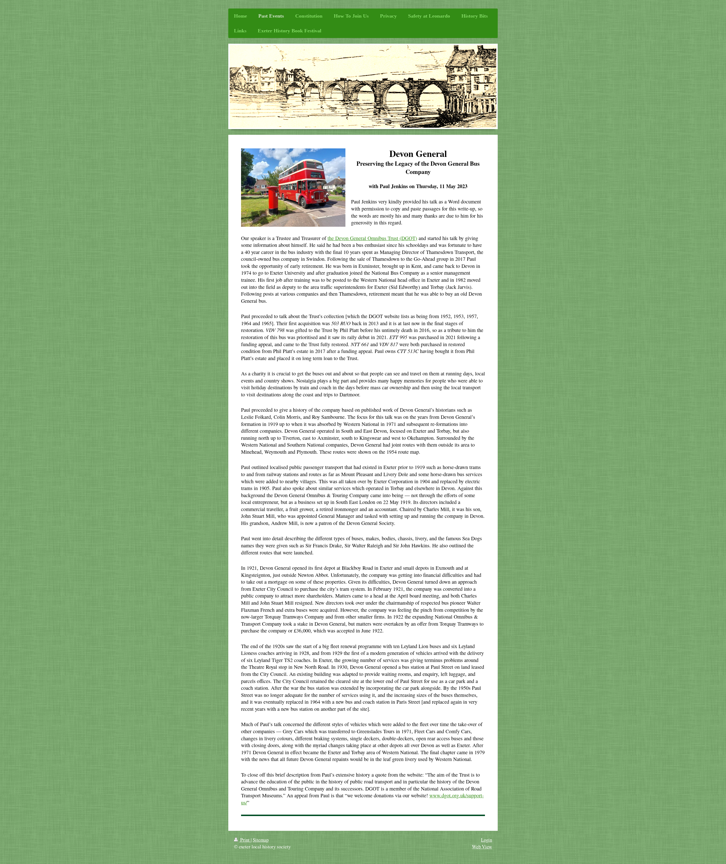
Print (245, 839)
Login (486, 839)
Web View (482, 846)
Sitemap (261, 839)
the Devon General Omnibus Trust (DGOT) (372, 238)
